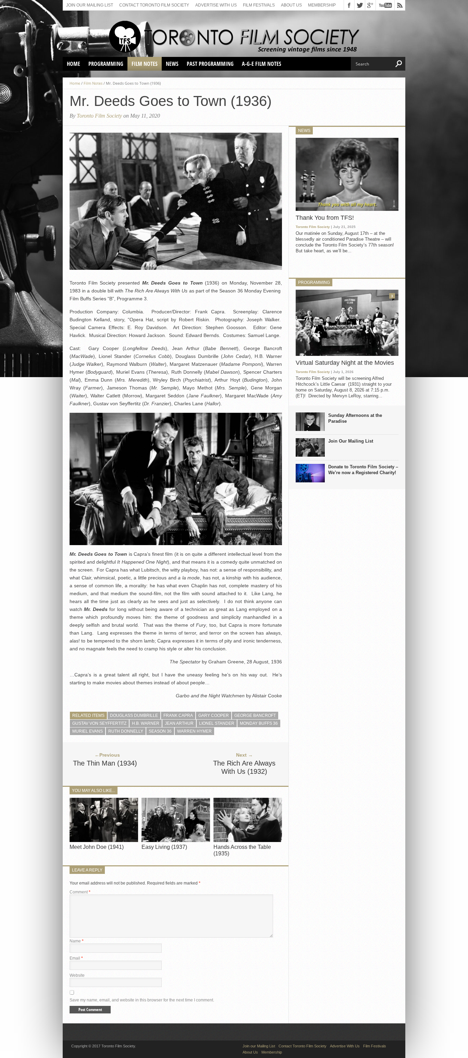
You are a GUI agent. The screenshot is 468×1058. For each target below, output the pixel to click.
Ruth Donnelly (125, 731)
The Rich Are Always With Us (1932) (244, 767)
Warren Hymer (194, 731)
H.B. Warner (145, 723)
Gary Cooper (213, 715)
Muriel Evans (87, 731)
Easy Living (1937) (164, 847)
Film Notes (145, 64)
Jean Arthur (179, 723)
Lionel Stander (216, 723)
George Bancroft (255, 715)
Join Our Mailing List (350, 441)
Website (77, 975)
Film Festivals (259, 5)
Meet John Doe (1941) (97, 847)
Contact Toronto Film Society (154, 5)
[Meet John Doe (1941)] (104, 840)
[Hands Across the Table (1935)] (247, 840)
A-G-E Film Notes (261, 64)
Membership (322, 5)
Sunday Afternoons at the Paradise (355, 418)
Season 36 (160, 731)
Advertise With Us (216, 5)
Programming (105, 64)
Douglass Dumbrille (134, 715)
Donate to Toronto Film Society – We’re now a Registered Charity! (363, 469)
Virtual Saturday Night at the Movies (345, 362)
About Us (291, 5)
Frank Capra (178, 715)
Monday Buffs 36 (259, 723)
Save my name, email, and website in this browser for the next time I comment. (142, 1000)
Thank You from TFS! (325, 217)
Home (73, 64)
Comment (80, 892)
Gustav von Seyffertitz (99, 723)
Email (76, 958)
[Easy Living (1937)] (175, 840)
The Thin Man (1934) (105, 763)
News (172, 64)
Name (77, 941)
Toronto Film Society (99, 116)
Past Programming (210, 64)
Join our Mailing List (89, 5)
